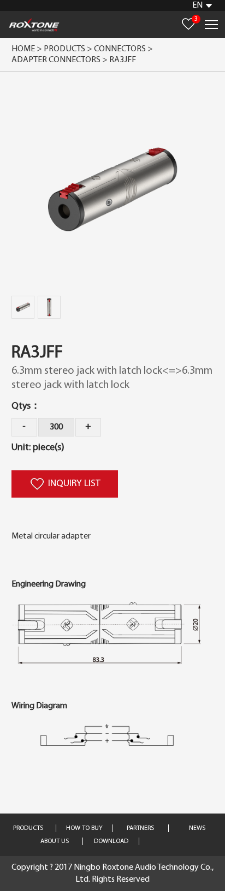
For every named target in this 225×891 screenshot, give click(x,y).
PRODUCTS (28, 828)
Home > (26, 49)
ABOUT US (54, 841)
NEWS (197, 828)
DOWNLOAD (111, 841)
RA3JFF (122, 60)
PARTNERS (140, 828)
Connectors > (124, 49)
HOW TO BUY (84, 828)
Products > (68, 49)
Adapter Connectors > (60, 60)
